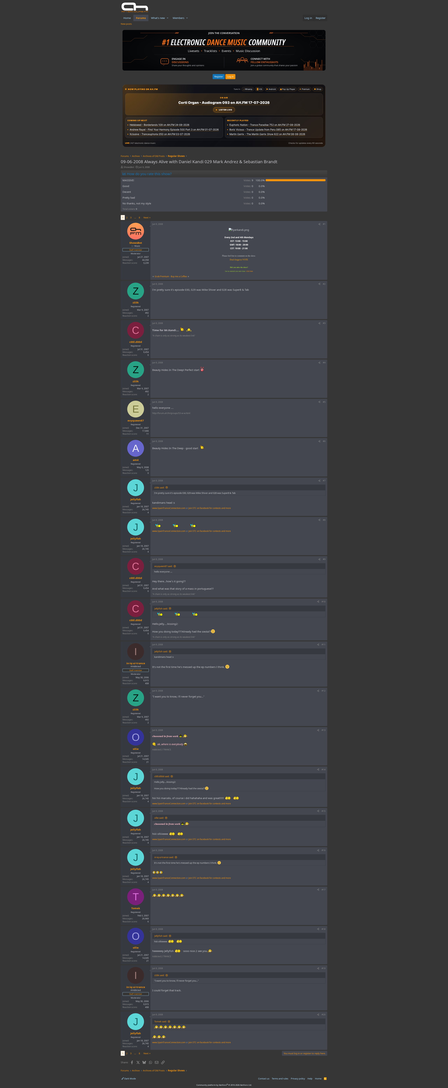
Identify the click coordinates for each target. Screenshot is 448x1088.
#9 (324, 559)
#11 (324, 644)
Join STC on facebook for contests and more (209, 508)
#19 (324, 968)
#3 (324, 323)
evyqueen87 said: (163, 566)
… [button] (135, 217)
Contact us (263, 1078)
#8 (324, 520)
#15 (324, 811)
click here (249, 271)
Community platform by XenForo (224, 1085)
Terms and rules (280, 1078)
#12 (324, 690)
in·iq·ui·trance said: (164, 857)
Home (127, 18)
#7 (324, 480)
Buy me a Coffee (179, 276)
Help (309, 1078)
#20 (324, 1014)
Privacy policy (298, 1078)
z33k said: (159, 487)
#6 (324, 441)
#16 (324, 850)
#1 (324, 224)
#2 (324, 283)
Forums (141, 18)
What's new (158, 18)
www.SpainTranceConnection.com (168, 508)
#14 (324, 769)
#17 (324, 889)
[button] (167, 18)
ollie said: (159, 817)
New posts (126, 23)
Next (146, 217)
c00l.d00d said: (161, 776)
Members (178, 18)
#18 (324, 929)
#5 (324, 401)
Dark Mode (130, 1078)
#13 (324, 730)
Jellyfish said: (161, 608)
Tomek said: (160, 1021)
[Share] (319, 224)
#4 (324, 362)
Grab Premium (162, 276)
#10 (324, 601)
